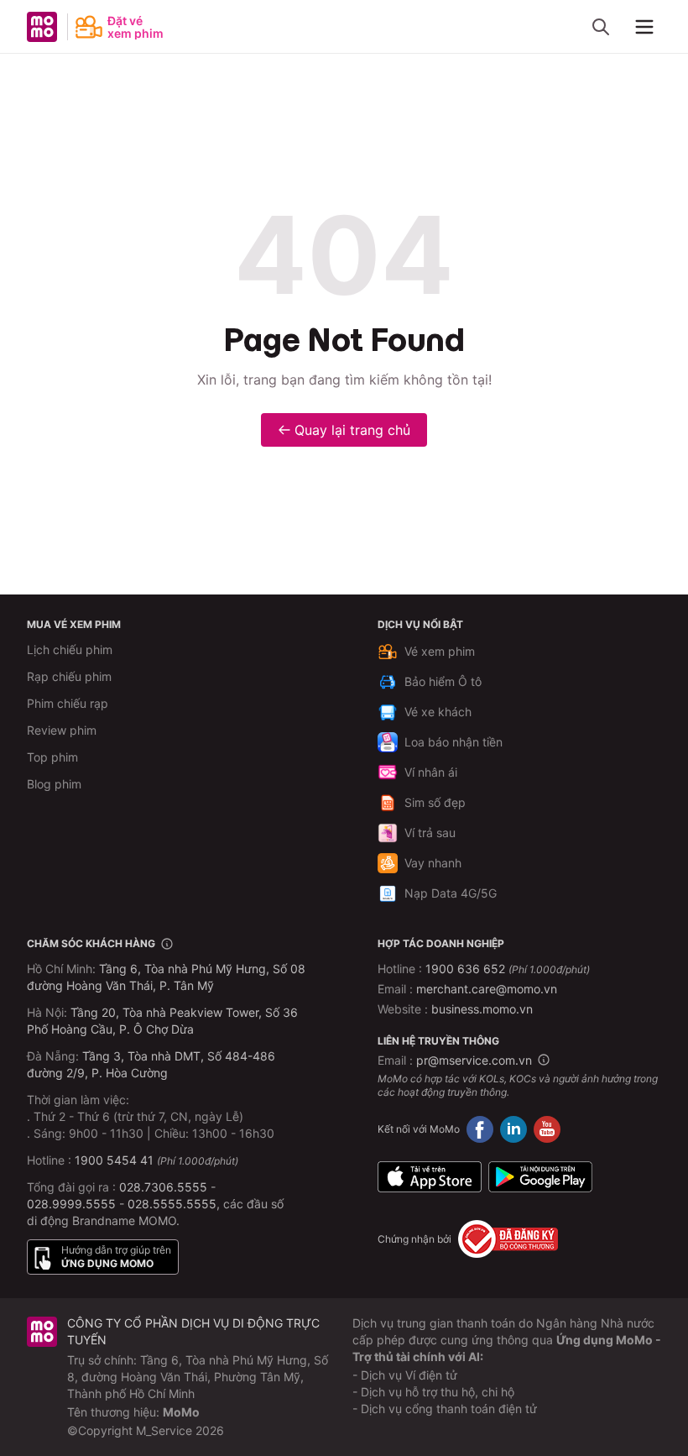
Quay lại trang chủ (352, 430)
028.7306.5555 (163, 1187)
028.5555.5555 (172, 1204)
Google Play (540, 1176)
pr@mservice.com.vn (474, 1060)
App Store (430, 1176)
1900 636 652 (507, 968)
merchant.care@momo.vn (486, 989)
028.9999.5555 (71, 1204)
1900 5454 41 (114, 1160)
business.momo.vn (482, 1009)
